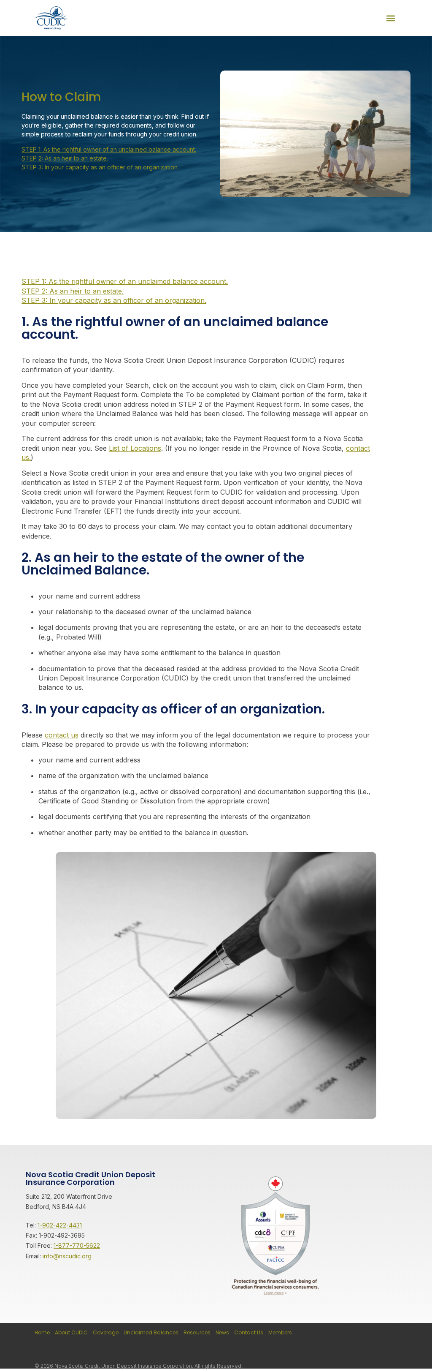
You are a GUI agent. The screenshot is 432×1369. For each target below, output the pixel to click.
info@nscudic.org (67, 1256)
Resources (197, 1332)
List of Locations (135, 448)
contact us (61, 735)
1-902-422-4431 (60, 1225)
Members (280, 1332)
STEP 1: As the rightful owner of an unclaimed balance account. (109, 149)
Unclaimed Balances (151, 1332)
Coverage (106, 1332)
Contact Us (248, 1332)
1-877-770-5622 (77, 1245)
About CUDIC (71, 1332)
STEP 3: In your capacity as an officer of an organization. (100, 167)
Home (42, 1332)
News (222, 1332)
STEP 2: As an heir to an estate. (65, 158)
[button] (390, 18)
